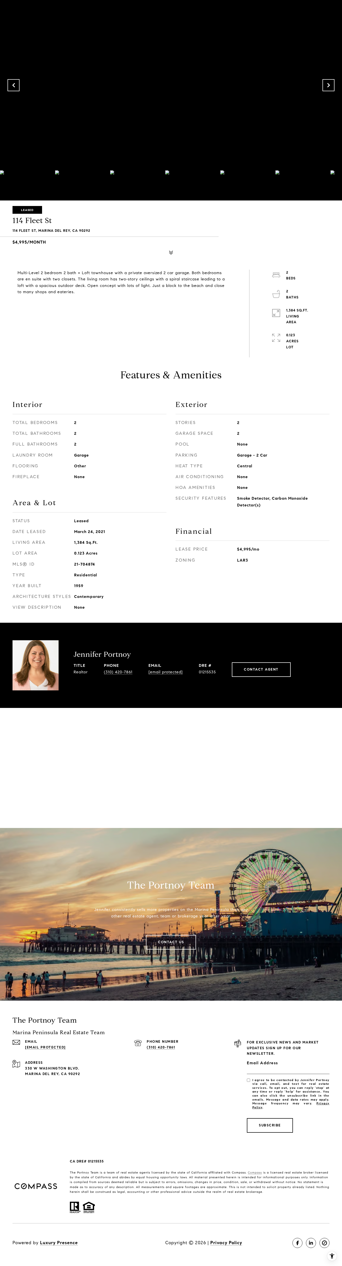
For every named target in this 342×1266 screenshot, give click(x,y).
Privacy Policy (226, 1242)
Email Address (262, 1063)
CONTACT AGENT (261, 669)
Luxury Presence (59, 1242)
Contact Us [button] (171, 942)
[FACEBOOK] (297, 1243)
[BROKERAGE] (324, 1243)
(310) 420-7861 (118, 672)
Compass (255, 1172)
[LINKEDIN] (311, 1243)
